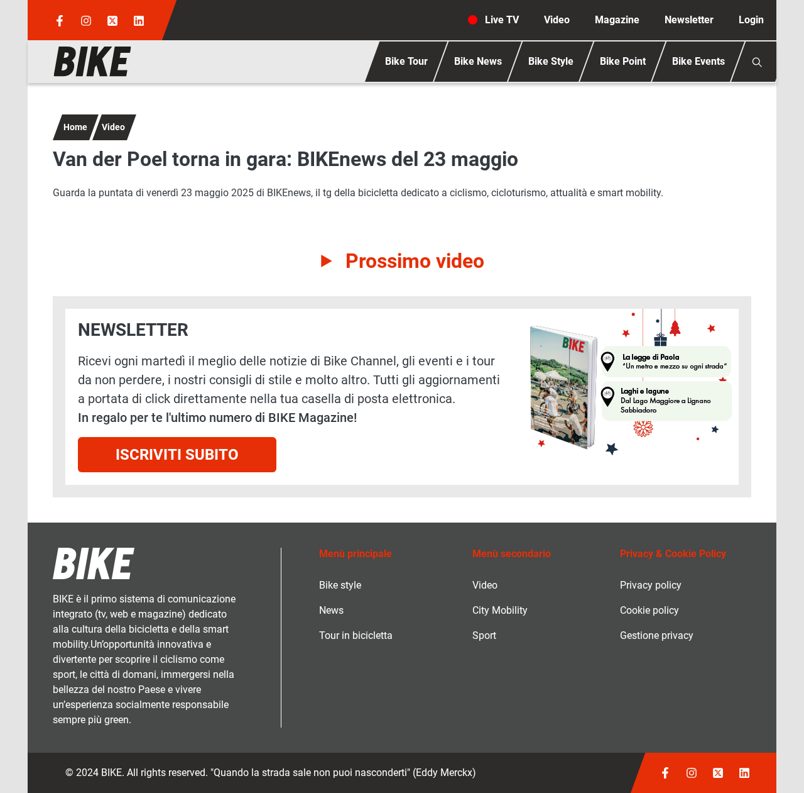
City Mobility (500, 610)
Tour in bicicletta (356, 635)
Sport (484, 635)
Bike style (340, 585)
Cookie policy (649, 610)
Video (557, 20)
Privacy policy (651, 585)
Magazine (617, 20)
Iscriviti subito (177, 454)
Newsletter (689, 20)
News (331, 610)
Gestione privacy (656, 635)
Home (75, 127)
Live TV (502, 20)
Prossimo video (414, 261)
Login (751, 20)
